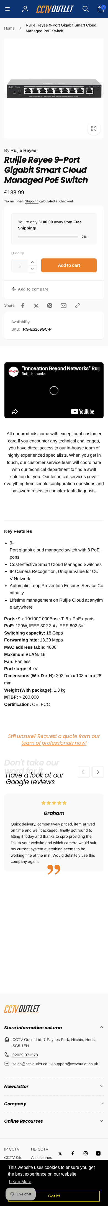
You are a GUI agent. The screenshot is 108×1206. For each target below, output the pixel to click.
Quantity (17, 253)
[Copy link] (77, 305)
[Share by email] (63, 305)
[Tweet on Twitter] (36, 305)
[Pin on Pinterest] (49, 305)
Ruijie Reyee (20, 150)
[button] (7, 9)
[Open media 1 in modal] (54, 88)
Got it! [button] (54, 1196)
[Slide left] (10, 88)
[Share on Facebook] (23, 305)
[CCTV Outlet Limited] (22, 1013)
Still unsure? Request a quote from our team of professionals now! (54, 739)
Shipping (31, 201)
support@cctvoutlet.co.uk (76, 1064)
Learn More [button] (20, 1181)
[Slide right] (98, 88)
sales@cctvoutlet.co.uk (32, 1064)
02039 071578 (25, 1055)
